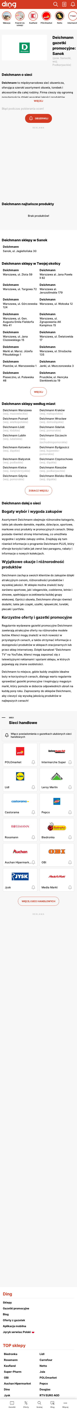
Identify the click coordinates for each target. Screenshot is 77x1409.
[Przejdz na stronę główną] (9, 5)
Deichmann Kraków (52, 410)
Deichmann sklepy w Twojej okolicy (31, 263)
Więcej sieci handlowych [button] (38, 901)
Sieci (11, 717)
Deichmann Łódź (14, 427)
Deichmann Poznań (15, 418)
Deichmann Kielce (15, 467)
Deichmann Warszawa (17, 410)
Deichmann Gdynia (15, 476)
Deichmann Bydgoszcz (54, 447)
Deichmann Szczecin (53, 435)
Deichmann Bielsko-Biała (56, 476)
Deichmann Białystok (16, 459)
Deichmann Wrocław (53, 418)
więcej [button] (38, 391)
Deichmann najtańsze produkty (28, 204)
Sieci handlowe (23, 722)
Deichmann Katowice (16, 447)
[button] (55, 4)
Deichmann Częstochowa (56, 459)
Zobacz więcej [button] (38, 490)
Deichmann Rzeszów (53, 467)
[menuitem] (12, 1404)
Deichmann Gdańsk (52, 427)
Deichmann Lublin (14, 435)
